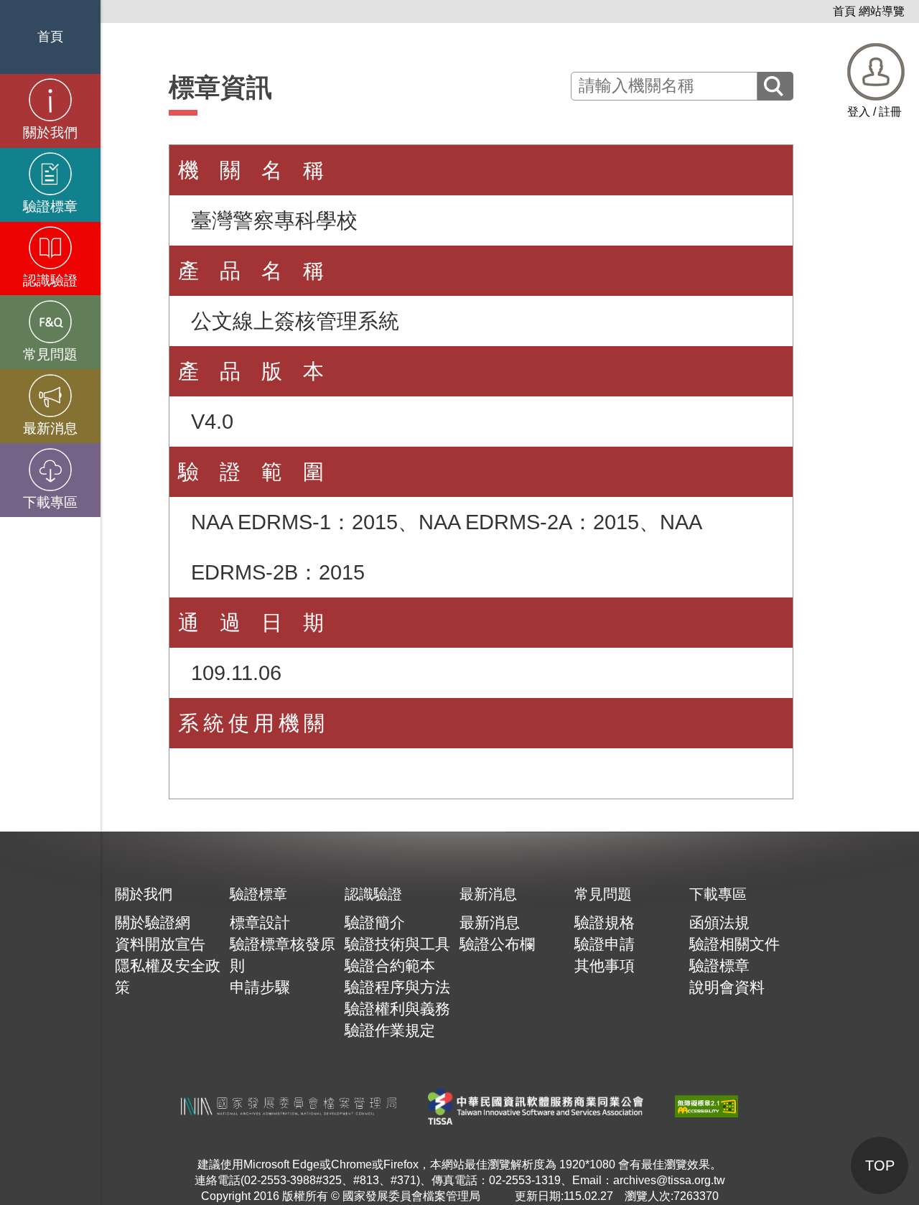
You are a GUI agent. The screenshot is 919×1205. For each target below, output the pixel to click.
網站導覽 (882, 11)
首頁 (844, 11)
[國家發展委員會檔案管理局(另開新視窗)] (289, 1105)
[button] (876, 81)
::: (825, 11)
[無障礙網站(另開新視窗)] (706, 1105)
